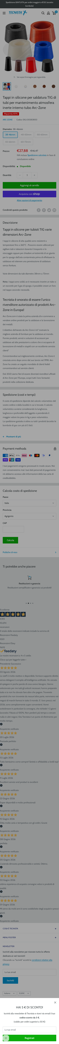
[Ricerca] (43, 13)
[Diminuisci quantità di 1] (20, 175)
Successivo (16, 663)
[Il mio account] (48, 13)
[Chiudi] (55, 1002)
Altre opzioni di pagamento (29, 200)
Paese (5, 497)
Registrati (29, 1038)
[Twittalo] (49, 210)
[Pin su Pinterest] (44, 210)
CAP (5, 523)
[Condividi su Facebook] (39, 210)
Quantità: (7, 175)
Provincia (7, 510)
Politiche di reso (10, 552)
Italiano (7, 993)
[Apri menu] (4, 13)
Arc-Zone (7, 119)
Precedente (5, 663)
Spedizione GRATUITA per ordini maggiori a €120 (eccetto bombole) (29, 4)
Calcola (10, 540)
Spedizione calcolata (37, 155)
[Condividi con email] (54, 210)
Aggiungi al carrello (29, 185)
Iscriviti (10, 980)
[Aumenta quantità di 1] (34, 175)
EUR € (21, 993)
